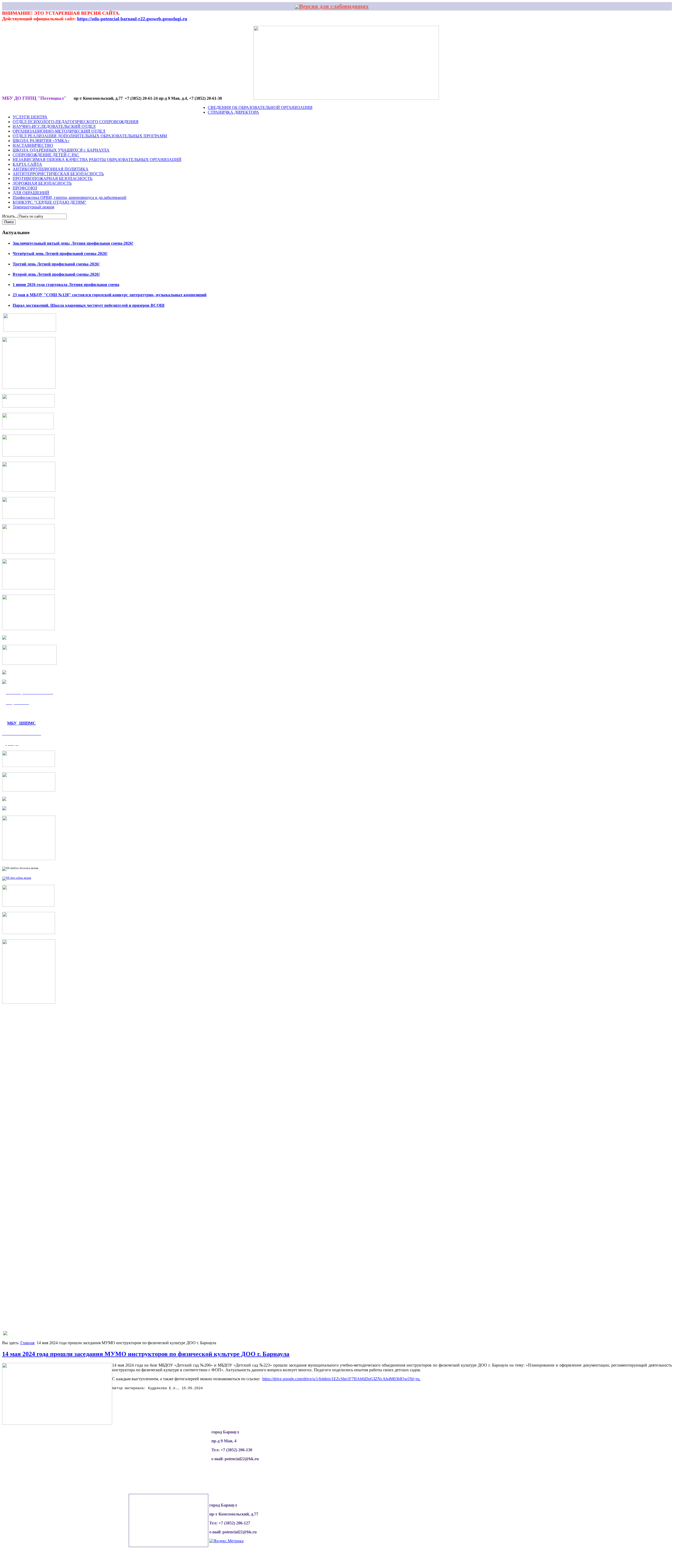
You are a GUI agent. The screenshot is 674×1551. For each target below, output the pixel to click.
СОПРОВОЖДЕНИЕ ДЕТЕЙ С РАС (46, 155)
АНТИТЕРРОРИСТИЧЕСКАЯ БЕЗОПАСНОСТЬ (58, 174)
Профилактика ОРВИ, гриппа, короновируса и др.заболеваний (69, 197)
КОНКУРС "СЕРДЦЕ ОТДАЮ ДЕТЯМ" (49, 202)
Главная (27, 1343)
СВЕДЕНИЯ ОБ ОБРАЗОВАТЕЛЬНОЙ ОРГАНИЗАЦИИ (260, 107)
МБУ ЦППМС (21, 723)
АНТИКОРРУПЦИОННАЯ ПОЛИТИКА (50, 169)
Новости (23, 108)
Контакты (196, 108)
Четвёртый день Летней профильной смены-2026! (60, 253)
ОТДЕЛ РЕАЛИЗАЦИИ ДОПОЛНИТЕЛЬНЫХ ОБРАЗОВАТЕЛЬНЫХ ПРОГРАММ (90, 136)
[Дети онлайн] (16, 877)
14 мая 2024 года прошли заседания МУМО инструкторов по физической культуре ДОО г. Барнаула (145, 1354)
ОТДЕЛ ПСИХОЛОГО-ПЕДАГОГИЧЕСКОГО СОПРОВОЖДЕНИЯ (75, 121)
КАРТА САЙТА (27, 164)
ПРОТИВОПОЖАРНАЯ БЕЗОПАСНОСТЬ (52, 178)
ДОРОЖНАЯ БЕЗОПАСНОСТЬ (42, 183)
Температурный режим (33, 207)
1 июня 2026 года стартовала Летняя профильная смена (66, 284)
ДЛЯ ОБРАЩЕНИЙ (31, 192)
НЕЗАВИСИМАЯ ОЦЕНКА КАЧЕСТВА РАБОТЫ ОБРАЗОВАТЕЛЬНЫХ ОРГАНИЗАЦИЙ (97, 159)
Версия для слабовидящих (334, 6)
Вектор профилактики (130, 108)
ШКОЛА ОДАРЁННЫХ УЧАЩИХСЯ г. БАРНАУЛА (61, 150)
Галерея (95, 108)
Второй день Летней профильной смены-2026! (56, 274)
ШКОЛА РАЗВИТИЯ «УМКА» (41, 140)
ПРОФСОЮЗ (25, 188)
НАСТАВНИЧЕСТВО (33, 145)
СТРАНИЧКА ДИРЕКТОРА (233, 112)
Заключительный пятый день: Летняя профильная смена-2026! (73, 243)
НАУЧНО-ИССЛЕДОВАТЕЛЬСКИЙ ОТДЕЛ (54, 126)
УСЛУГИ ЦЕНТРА (30, 117)
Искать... (10, 216)
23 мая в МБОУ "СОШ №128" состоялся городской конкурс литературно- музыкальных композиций (109, 295)
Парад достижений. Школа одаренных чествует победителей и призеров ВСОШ (89, 305)
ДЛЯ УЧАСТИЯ (170, 108)
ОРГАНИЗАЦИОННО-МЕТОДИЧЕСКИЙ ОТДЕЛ (59, 131)
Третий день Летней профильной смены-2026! (56, 264)
